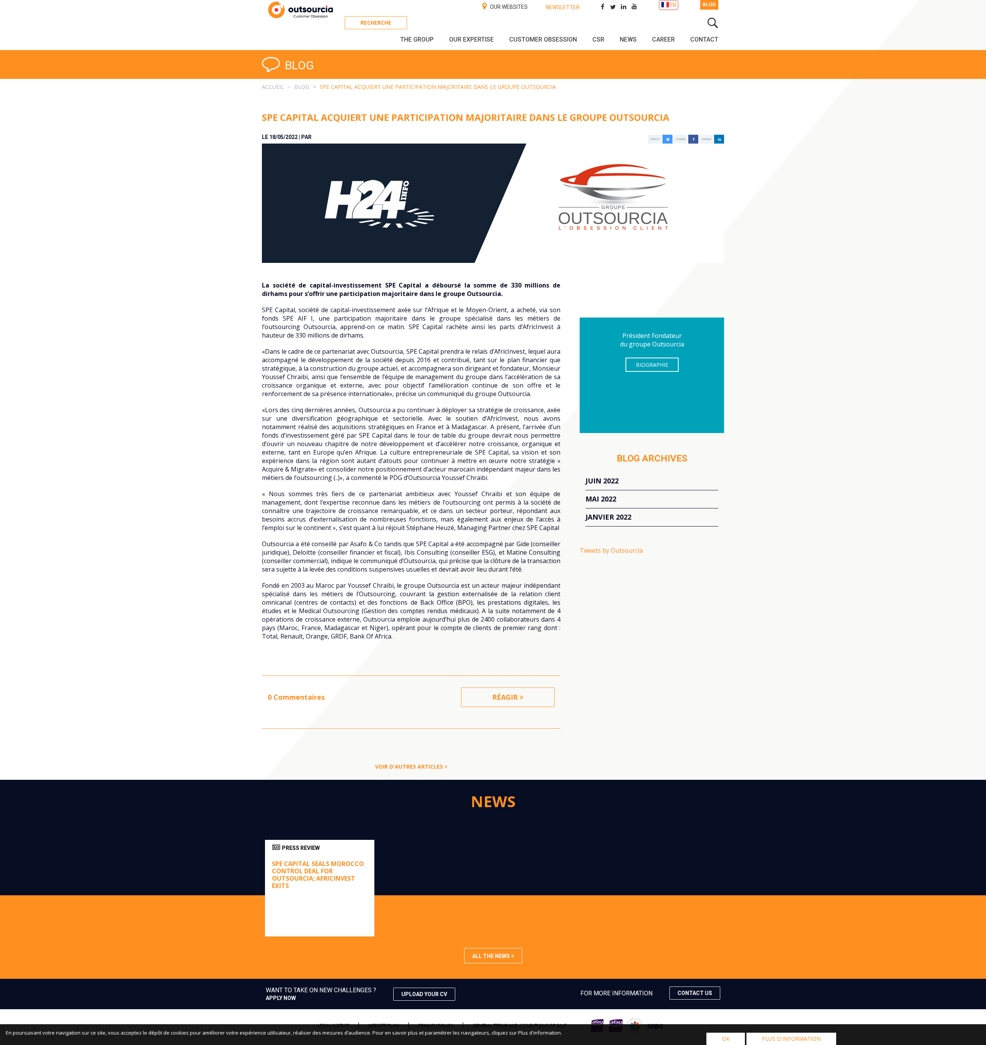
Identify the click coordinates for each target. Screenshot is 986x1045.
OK (725, 1038)
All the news (491, 956)
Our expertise (471, 39)
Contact (704, 39)
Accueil (273, 86)
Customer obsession (543, 39)
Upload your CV (424, 994)
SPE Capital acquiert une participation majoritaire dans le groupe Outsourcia (438, 86)
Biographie (652, 364)
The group (417, 39)
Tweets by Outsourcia (611, 550)
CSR (598, 39)
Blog (709, 4)
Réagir (506, 697)
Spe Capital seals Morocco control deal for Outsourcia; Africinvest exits (318, 874)
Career (663, 39)
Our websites (508, 7)
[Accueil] (300, 17)
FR (673, 5)
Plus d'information (791, 1038)
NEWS (628, 39)
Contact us (694, 993)
